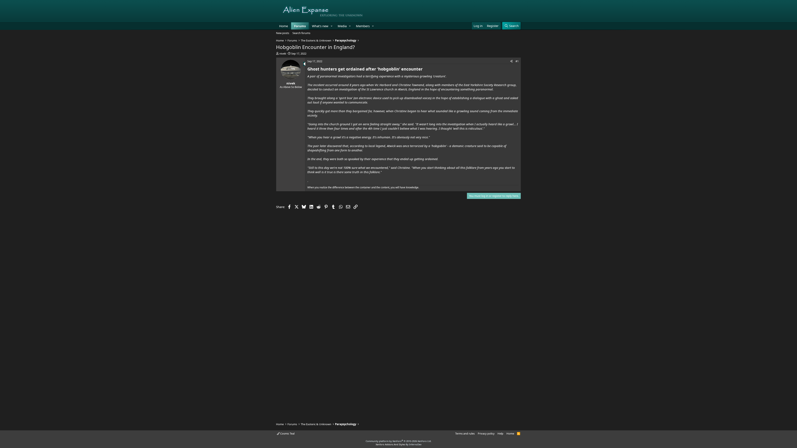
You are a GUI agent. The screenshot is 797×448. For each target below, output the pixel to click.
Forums (300, 26)
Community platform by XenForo (399, 441)
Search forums (301, 33)
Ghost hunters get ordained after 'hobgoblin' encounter (365, 69)
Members (363, 26)
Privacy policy (486, 433)
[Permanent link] (425, 69)
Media (342, 26)
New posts (282, 33)
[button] (332, 26)
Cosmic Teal (287, 433)
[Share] (511, 61)
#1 (517, 61)
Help (500, 433)
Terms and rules (465, 433)
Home (283, 26)
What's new (320, 26)
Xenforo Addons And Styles (390, 444)
